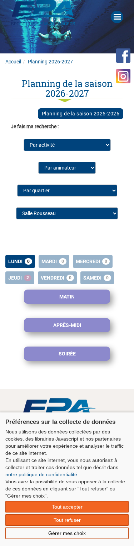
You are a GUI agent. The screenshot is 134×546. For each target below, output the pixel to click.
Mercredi (91, 261)
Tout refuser (67, 520)
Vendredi (56, 278)
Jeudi (18, 278)
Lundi (19, 261)
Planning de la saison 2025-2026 (81, 113)
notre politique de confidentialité (41, 474)
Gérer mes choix (67, 533)
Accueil (13, 61)
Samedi (96, 278)
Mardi (52, 261)
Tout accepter (67, 507)
